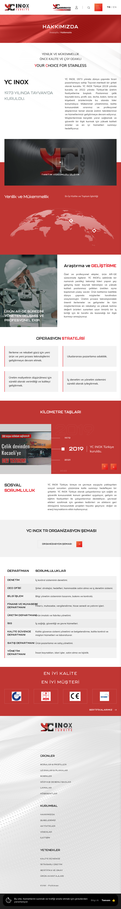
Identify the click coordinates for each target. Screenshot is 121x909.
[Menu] (98, 7)
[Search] (88, 7)
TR (109, 7)
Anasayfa (54, 32)
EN (115, 7)
